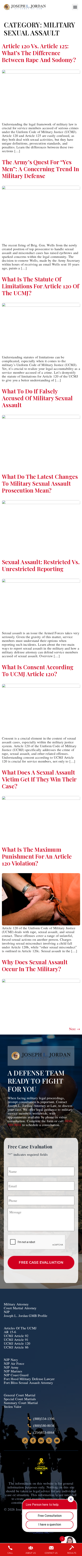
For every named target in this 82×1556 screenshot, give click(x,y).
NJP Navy (11, 1359)
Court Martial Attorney (20, 1308)
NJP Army (11, 1367)
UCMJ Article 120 (17, 1343)
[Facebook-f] (33, 1441)
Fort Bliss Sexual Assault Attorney (28, 1382)
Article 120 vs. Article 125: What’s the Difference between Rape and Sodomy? (39, 53)
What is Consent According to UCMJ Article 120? (37, 670)
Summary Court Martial (21, 1402)
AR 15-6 (10, 1332)
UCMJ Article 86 (17, 1347)
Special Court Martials (20, 1399)
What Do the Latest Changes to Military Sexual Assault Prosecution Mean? (40, 483)
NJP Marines (13, 1371)
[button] (75, 7)
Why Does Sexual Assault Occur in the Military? (35, 965)
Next (74, 1028)
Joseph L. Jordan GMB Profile (25, 1315)
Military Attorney (16, 1304)
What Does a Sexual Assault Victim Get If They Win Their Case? (39, 779)
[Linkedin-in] (41, 1441)
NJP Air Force (14, 1363)
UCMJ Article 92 (16, 1335)
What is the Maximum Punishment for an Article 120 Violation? (37, 856)
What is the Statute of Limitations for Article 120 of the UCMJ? (40, 286)
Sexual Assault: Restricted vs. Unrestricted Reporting (41, 565)
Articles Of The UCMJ (20, 1328)
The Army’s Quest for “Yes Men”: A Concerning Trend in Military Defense (40, 169)
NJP (7, 1311)
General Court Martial (19, 1395)
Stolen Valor (13, 1406)
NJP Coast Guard (16, 1375)
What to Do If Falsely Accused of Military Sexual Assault (37, 398)
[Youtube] (57, 1441)
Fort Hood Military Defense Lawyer (29, 1378)
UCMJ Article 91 (16, 1339)
